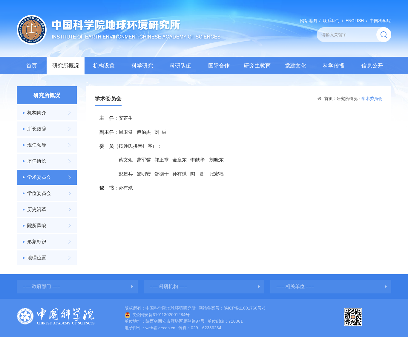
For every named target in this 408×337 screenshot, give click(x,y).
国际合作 (219, 66)
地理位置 (36, 257)
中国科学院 (380, 20)
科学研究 (142, 66)
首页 (31, 66)
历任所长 (36, 161)
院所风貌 (36, 225)
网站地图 (308, 20)
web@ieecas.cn (160, 327)
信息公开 (372, 66)
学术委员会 (39, 177)
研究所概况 (65, 66)
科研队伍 (180, 66)
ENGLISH (355, 20)
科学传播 (333, 66)
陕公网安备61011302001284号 (161, 314)
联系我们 (331, 20)
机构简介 (36, 112)
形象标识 (36, 241)
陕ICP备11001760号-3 (245, 308)
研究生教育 (257, 66)
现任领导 (36, 144)
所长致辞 (36, 128)
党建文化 (295, 66)
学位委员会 (39, 193)
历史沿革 (36, 209)
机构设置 (104, 66)
